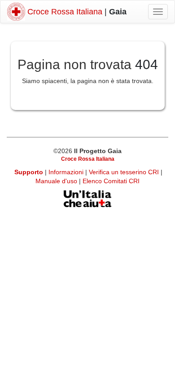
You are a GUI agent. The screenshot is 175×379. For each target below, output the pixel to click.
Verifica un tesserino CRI (125, 172)
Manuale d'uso (57, 181)
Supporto (29, 172)
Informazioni (66, 172)
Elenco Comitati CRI (111, 181)
